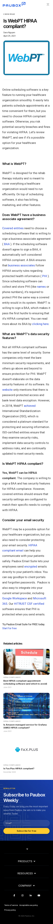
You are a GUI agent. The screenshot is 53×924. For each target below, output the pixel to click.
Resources (25, 873)
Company (25, 885)
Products (25, 861)
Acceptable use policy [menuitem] (28, 905)
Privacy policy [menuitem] (10, 910)
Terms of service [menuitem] (11, 905)
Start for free (9, 628)
